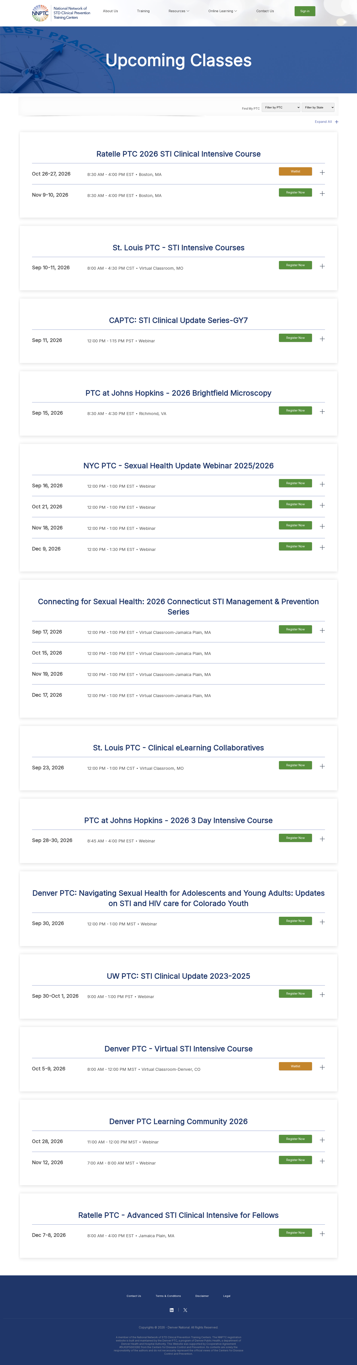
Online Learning (221, 11)
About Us (110, 11)
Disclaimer (202, 1295)
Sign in (304, 11)
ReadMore (322, 172)
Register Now (295, 192)
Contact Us (265, 11)
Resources (177, 11)
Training (143, 11)
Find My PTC (251, 108)
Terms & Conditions (168, 1295)
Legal (226, 1295)
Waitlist (295, 171)
